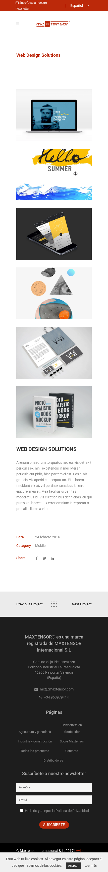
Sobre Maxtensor (72, 741)
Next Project (82, 604)
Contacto (71, 751)
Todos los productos (34, 751)
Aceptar (73, 865)
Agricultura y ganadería (35, 732)
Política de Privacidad (72, 811)
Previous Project (29, 604)
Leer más (90, 865)
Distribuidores (53, 760)
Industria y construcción (35, 741)
